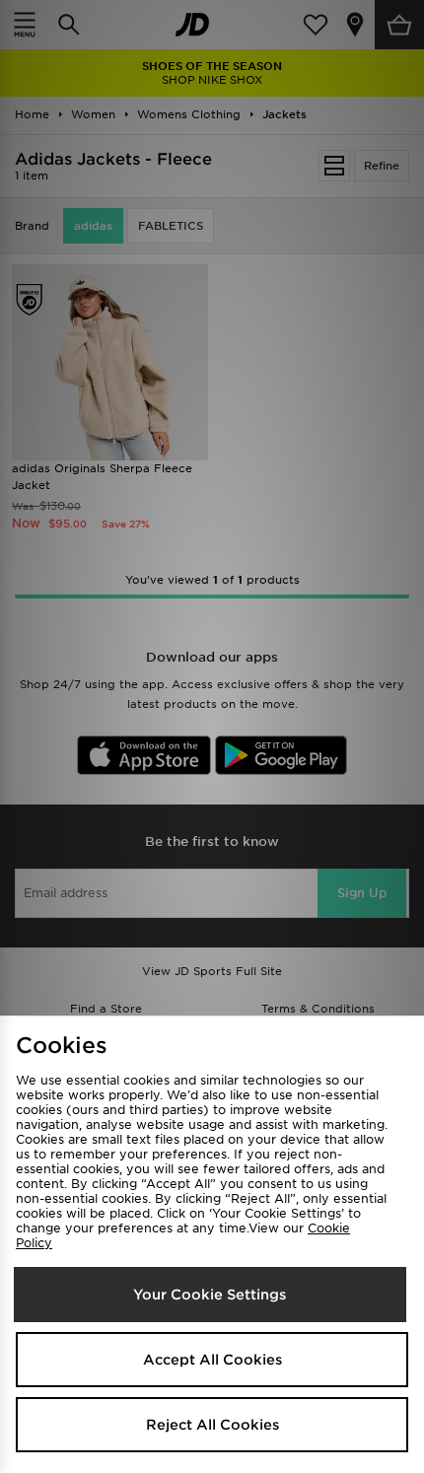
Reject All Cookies (212, 1425)
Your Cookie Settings (209, 1294)
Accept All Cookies (212, 1360)
